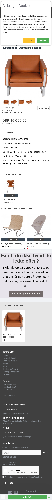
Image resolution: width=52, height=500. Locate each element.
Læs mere (29, 40)
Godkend (42, 40)
